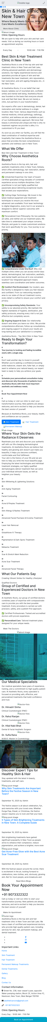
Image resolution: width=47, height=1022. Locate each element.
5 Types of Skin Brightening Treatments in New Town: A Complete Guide (23, 821)
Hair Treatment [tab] (31, 422)
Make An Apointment (12, 912)
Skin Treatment (8, 955)
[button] (3, 19)
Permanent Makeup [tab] (13, 426)
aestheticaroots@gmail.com (16, 1001)
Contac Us (6, 982)
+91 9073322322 (12, 1005)
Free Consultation (10, 766)
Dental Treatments (10, 969)
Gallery (5, 973)
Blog (4, 978)
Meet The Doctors (11, 628)
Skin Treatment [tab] (12, 422)
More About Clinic (11, 28)
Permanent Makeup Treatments (15, 964)
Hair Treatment (8, 960)
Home (4, 951)
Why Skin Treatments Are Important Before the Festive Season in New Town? (21, 791)
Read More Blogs (23, 881)
